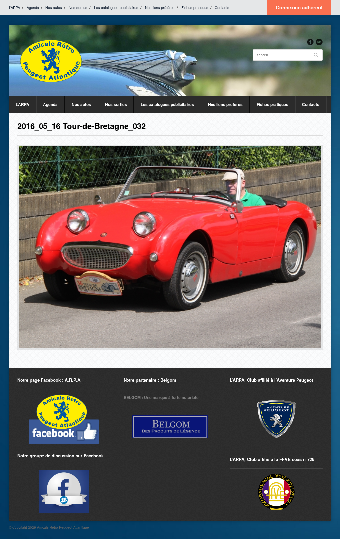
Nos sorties (78, 7)
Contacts (222, 7)
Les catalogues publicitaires (116, 7)
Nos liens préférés (160, 7)
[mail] (319, 42)
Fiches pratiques (194, 7)
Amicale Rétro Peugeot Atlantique (63, 527)
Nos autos (53, 7)
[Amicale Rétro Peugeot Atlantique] (50, 60)
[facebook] (310, 42)
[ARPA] (63, 491)
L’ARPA (14, 7)
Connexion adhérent (299, 7)
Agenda (33, 7)
